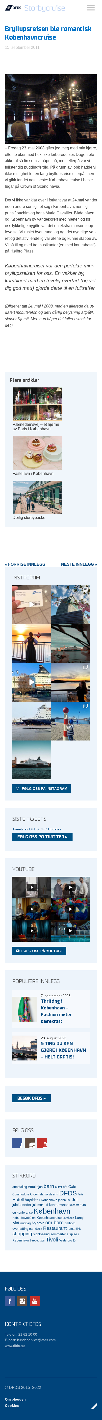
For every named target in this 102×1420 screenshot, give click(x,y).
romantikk (74, 1228)
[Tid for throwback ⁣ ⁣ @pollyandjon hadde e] (70, 682)
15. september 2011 (22, 47)
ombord (70, 1223)
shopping (22, 1233)
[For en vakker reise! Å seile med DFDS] (31, 682)
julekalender (21, 1205)
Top (92, 1406)
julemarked (40, 1205)
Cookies (12, 1406)
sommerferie (59, 1234)
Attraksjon (35, 1187)
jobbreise (64, 1200)
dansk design (49, 1194)
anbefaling (19, 1187)
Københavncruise (49, 1218)
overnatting (20, 1229)
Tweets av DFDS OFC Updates (36, 829)
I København (48, 1200)
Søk (91, 7)
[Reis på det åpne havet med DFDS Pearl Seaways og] (31, 760)
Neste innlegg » (79, 564)
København (52, 1211)
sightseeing (41, 1234)
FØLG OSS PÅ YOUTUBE (42, 951)
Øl (74, 1240)
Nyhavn (38, 1223)
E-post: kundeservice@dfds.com (30, 1340)
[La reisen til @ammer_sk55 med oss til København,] (31, 604)
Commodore (20, 1194)
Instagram (30, 1143)
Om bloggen (15, 1399)
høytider (31, 1200)
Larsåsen (68, 1217)
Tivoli (52, 1239)
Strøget (34, 1240)
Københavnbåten (24, 1217)
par (31, 1228)
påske (38, 1228)
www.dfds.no (15, 1346)
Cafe (72, 1187)
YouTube (42, 1143)
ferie (80, 1194)
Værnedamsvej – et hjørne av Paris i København (36, 426)
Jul (74, 1199)
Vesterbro (65, 1240)
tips (42, 1240)
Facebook (17, 1143)
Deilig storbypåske (29, 517)
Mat (15, 1223)
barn (49, 1186)
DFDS (68, 1193)
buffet (58, 1186)
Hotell (18, 1199)
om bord (54, 1222)
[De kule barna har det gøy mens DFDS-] (70, 721)
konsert (74, 1204)
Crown (34, 1194)
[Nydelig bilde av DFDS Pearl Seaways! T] (70, 643)
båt (65, 1187)
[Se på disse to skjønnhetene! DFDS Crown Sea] (31, 721)
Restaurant (55, 1228)
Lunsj (79, 1218)
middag (25, 1223)
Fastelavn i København (33, 473)
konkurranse (59, 1205)
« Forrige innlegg (25, 564)
